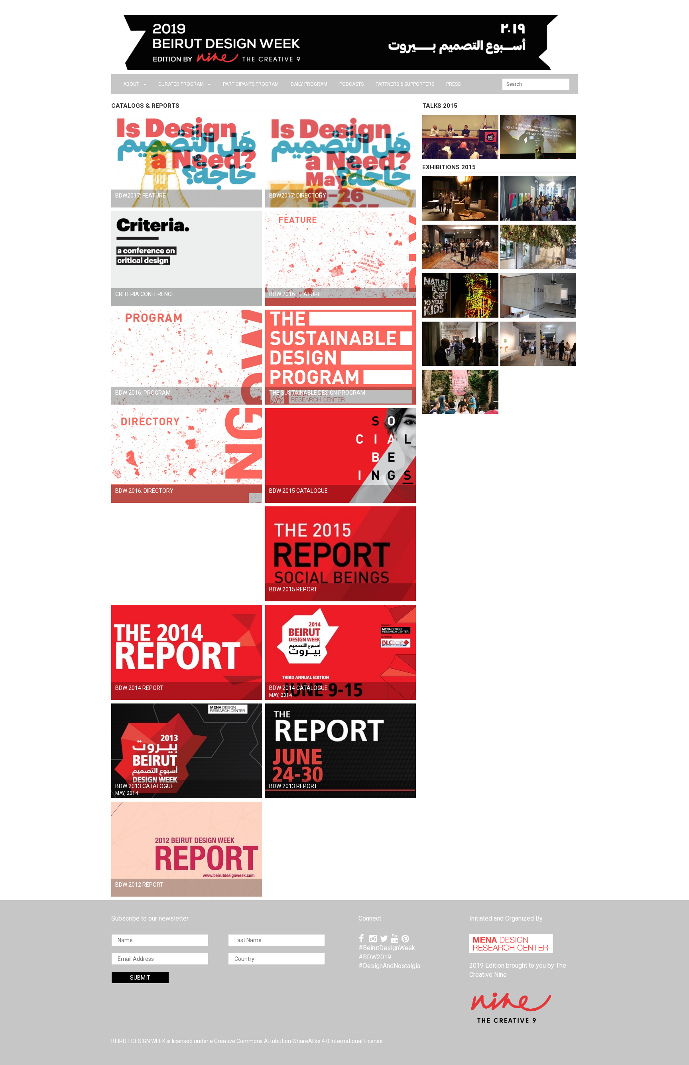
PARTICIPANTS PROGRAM (251, 84)
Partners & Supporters (405, 84)
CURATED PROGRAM (181, 84)
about (131, 84)
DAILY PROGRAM (309, 84)
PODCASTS (351, 84)
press (453, 84)
